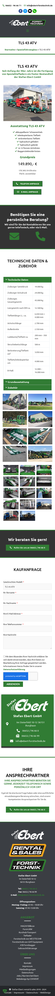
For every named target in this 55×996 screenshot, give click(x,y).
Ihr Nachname (9, 603)
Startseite (10, 49)
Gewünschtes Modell (13, 582)
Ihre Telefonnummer (12, 624)
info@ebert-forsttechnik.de (31, 895)
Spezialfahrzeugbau (27, 49)
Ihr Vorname (9, 592)
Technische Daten (18, 279)
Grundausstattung (18, 381)
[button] (27, 30)
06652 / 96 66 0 (29, 888)
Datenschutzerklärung (14, 669)
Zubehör (13, 387)
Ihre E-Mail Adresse (12, 613)
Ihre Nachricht (9, 634)
